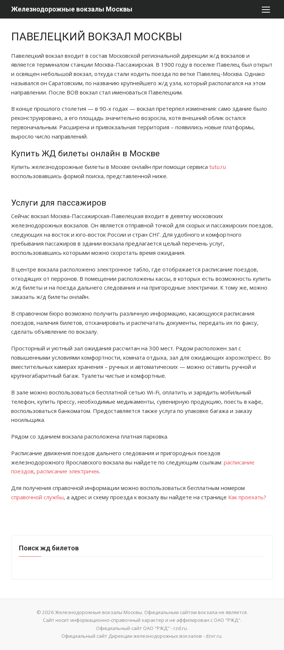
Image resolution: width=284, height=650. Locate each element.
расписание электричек (68, 471)
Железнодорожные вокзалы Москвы (71, 9)
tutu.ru (217, 166)
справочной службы (37, 497)
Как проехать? (247, 497)
